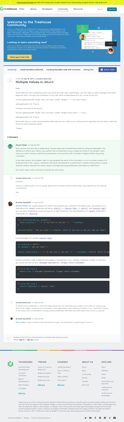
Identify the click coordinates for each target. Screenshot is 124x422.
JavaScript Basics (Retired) (31, 70)
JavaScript (11, 70)
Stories (84, 378)
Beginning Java (44, 380)
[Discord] (114, 418)
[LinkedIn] (100, 418)
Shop (104, 378)
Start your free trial (19, 57)
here (44, 36)
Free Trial (112, 9)
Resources (78, 9)
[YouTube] (90, 418)
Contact (85, 381)
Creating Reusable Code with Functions (63, 70)
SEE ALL (22, 393)
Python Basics (63, 377)
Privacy (26, 418)
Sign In (100, 9)
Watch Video (109, 70)
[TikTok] (109, 418)
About (84, 367)
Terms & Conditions (14, 418)
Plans (21, 9)
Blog (84, 371)
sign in (21, 340)
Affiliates (105, 371)
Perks (104, 374)
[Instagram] (105, 418)
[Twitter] (85, 418)
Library (33, 9)
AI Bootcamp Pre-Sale (25, 2)
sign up (30, 340)
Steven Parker (21, 145)
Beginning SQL (43, 377)
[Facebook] (95, 418)
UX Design (22, 388)
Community (63, 9)
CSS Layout (62, 380)
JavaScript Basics (64, 367)
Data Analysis (23, 385)
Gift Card (85, 385)
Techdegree (47, 9)
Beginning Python (45, 373)
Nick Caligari (21, 322)
